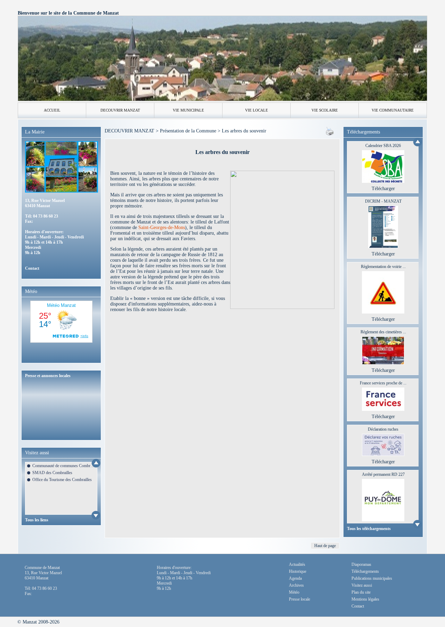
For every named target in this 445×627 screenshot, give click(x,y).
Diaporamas (361, 564)
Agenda (295, 578)
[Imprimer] (330, 133)
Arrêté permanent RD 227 (383, 474)
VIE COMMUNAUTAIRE (393, 110)
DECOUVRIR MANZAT (120, 110)
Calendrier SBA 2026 (383, 145)
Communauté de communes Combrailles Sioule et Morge (63, 465)
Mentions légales (365, 599)
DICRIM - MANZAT (383, 201)
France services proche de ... (383, 383)
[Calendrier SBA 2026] (383, 181)
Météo (294, 592)
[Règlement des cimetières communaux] (383, 363)
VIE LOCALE (256, 110)
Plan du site (361, 592)
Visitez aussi (361, 585)
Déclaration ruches (383, 429)
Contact (32, 268)
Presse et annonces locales (48, 375)
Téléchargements (365, 571)
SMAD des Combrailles (52, 472)
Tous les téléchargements (369, 528)
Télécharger (383, 188)
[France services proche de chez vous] (383, 409)
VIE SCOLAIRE (325, 110)
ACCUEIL (52, 110)
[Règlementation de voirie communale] (383, 312)
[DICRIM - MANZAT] (383, 246)
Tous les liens (36, 520)
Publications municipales (371, 578)
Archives (296, 585)
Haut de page (325, 545)
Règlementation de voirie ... (383, 266)
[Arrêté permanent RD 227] (383, 519)
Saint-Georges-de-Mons (161, 227)
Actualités (297, 564)
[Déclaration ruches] (383, 454)
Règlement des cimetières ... (383, 331)
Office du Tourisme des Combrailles (62, 479)
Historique (297, 571)
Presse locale (299, 599)
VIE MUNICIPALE (188, 110)
